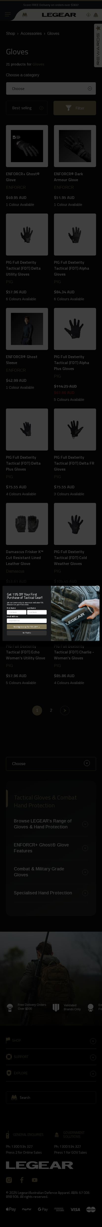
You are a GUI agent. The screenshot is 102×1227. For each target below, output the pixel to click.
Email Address (12, 616)
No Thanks (27, 633)
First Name (11, 608)
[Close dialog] (97, 588)
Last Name (31, 608)
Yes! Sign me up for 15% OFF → (26, 626)
